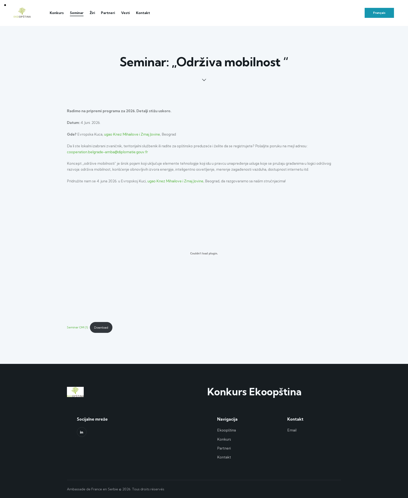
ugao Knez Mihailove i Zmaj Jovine (132, 134)
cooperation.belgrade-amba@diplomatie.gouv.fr (107, 152)
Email (291, 430)
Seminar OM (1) (77, 327)
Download (101, 327)
